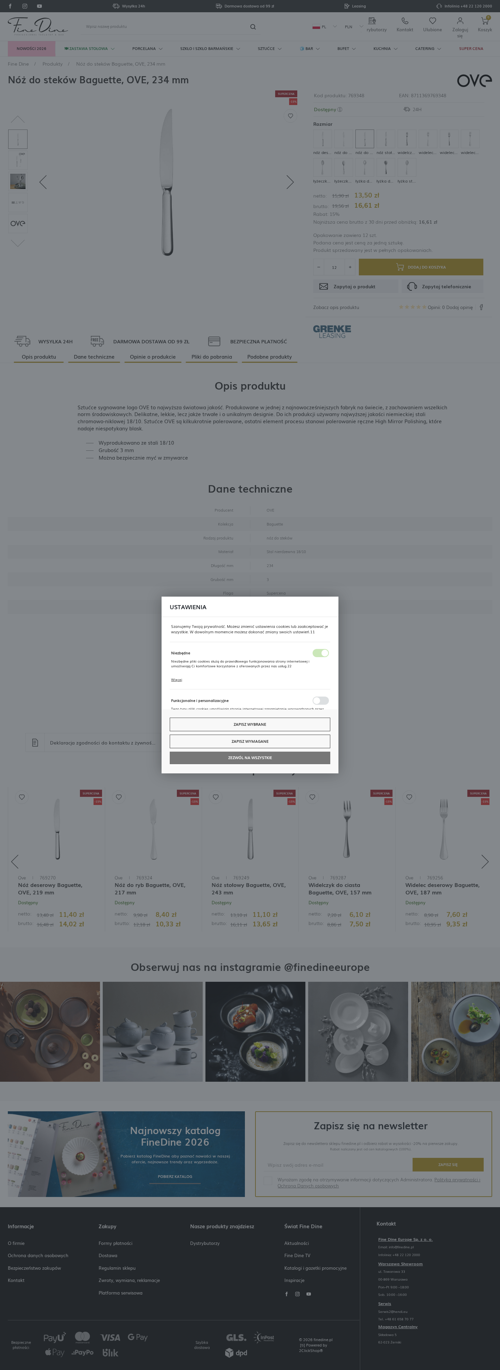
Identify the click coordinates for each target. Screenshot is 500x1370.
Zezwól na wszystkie (250, 757)
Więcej (176, 679)
